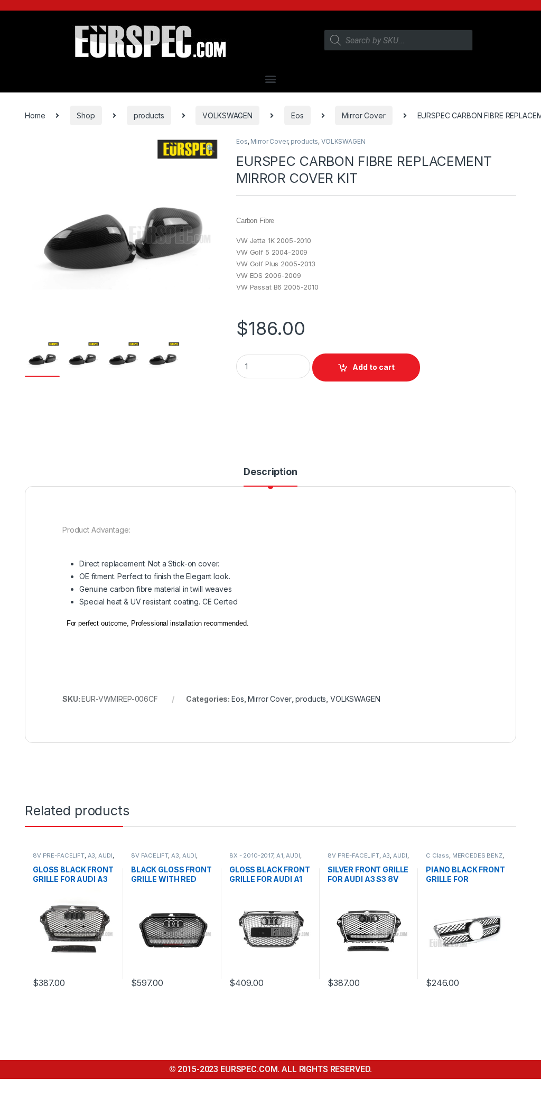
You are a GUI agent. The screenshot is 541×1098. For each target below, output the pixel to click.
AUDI (105, 855)
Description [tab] (270, 472)
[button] (270, 78)
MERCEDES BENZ (477, 855)
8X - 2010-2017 (251, 855)
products (149, 115)
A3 (92, 855)
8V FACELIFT (149, 855)
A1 (279, 855)
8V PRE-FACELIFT (59, 855)
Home (35, 115)
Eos (297, 115)
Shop (86, 115)
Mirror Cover (363, 115)
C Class (437, 855)
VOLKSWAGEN (227, 115)
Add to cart (373, 366)
